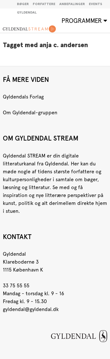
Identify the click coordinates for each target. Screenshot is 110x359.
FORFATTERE (44, 4)
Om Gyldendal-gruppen (30, 112)
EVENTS (95, 4)
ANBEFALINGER (72, 4)
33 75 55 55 (16, 285)
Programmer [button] (82, 20)
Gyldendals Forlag (23, 97)
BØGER (23, 4)
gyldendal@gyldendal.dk (31, 309)
